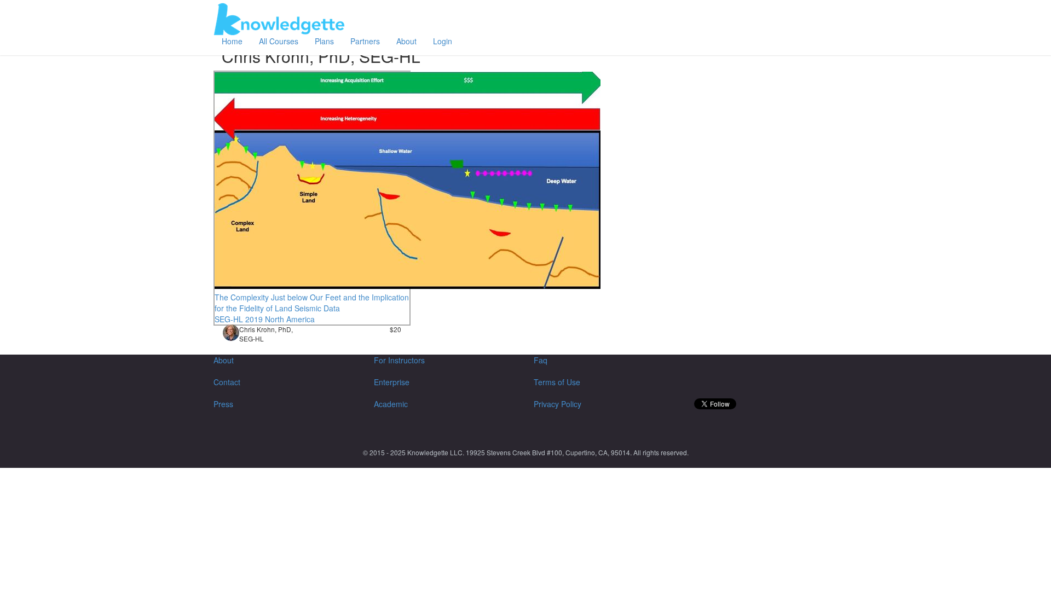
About (406, 41)
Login (442, 41)
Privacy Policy (557, 403)
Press (223, 403)
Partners (365, 41)
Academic (391, 403)
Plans (324, 41)
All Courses (278, 41)
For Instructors (399, 360)
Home (232, 41)
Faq (540, 360)
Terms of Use (557, 381)
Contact (226, 381)
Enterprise (391, 381)
